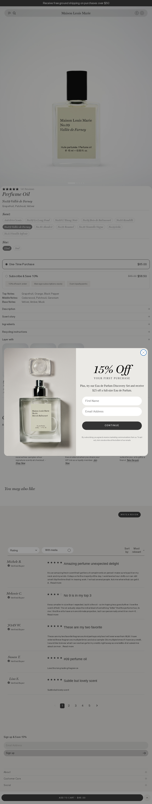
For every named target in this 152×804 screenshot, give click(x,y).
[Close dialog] (143, 353)
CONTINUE (112, 425)
